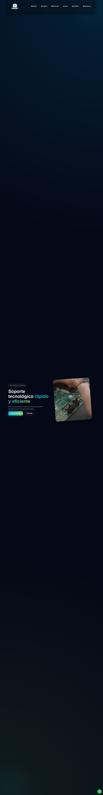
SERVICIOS (56, 6)
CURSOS (44, 6)
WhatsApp (30, 416)
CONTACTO (87, 6)
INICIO (35, 6)
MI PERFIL (76, 6)
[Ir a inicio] (15, 10)
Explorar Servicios (16, 416)
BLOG (66, 6)
